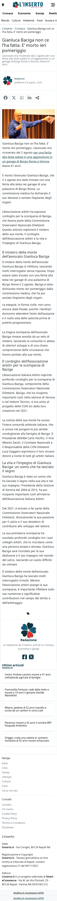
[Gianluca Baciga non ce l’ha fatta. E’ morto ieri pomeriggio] (5, 97)
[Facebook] (24, 657)
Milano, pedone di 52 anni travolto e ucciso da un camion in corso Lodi (25, 709)
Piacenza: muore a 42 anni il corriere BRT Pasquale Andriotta (28, 724)
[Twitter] (31, 657)
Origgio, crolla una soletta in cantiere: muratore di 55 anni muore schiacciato (27, 739)
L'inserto (7, 28)
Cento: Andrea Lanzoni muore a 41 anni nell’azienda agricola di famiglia (28, 676)
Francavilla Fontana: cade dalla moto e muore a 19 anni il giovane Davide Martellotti (27, 692)
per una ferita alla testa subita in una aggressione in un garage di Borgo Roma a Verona (27, 157)
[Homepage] (28, 5)
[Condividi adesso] (37, 97)
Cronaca (20, 28)
